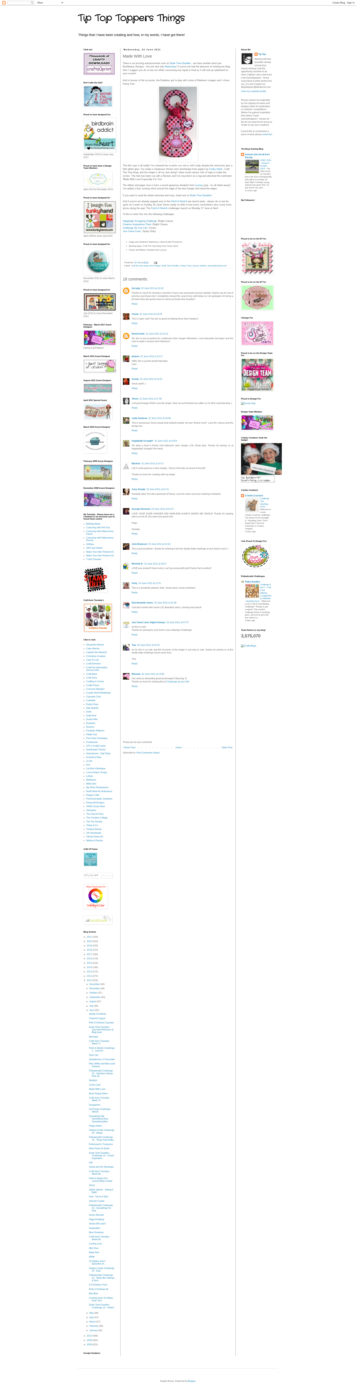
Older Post (227, 747)
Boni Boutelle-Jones (142, 602)
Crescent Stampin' (95, 689)
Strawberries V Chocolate (102, 1059)
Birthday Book (93, 524)
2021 (90, 937)
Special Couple (97, 1201)
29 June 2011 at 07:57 (177, 622)
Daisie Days (92, 704)
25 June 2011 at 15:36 (165, 602)
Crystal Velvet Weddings (98, 692)
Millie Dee (91, 783)
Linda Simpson (139, 418)
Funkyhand (92, 742)
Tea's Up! (93, 1055)
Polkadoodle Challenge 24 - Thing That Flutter (101, 1138)
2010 (90, 1335)
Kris (88, 764)
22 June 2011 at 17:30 (150, 398)
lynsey (195, 266)
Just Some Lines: (132, 231)
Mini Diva (93, 1248)
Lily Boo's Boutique (96, 768)
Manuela (136, 674)
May (91, 1313)
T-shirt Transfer (93, 559)
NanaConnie (138, 333)
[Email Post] (155, 262)
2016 (90, 958)
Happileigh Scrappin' (142, 441)
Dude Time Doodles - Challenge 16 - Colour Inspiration (101, 1156)
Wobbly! (93, 1080)
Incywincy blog (93, 757)
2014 (90, 967)
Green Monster (96, 1215)
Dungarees (94, 1105)
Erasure (90, 727)
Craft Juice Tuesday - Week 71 (99, 1042)
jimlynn (135, 356)
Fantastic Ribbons (95, 730)
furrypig (136, 288)
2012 (90, 976)
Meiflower (91, 780)
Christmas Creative (96, 656)
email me (267, 134)
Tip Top (262, 54)
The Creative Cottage (97, 817)
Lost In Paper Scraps (96, 772)
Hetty (134, 583)
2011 (90, 980)
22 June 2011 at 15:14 (157, 333)
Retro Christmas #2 (98, 1289)
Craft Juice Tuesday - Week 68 (99, 1238)
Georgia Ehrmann (141, 509)
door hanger (155, 266)
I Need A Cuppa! (97, 1018)
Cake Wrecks (93, 648)
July (91, 1006)
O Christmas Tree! (98, 1284)
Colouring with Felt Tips (98, 527)
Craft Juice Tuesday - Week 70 (99, 1099)
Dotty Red (91, 715)
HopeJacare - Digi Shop (98, 753)
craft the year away (140, 266)
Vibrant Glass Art (94, 836)
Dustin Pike (92, 719)
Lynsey (199, 185)
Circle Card (94, 1085)
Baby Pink (94, 1252)
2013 (90, 971)
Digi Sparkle (92, 708)
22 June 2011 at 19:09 (165, 441)
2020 (90, 941)
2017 (90, 954)
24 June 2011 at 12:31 (150, 583)
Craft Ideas (91, 674)
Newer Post (129, 747)
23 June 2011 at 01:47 (162, 509)
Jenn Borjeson (139, 544)
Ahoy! (92, 1185)
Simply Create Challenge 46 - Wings (101, 1131)
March (92, 1321)
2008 (90, 1344)
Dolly (88, 711)
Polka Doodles (252, 581)
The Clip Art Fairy (94, 814)
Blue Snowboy (96, 1232)
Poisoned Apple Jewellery (99, 798)
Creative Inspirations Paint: (137, 224)
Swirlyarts (91, 810)
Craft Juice (91, 677)
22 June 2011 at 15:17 (151, 356)
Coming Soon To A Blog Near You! (101, 1299)
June (92, 1010)
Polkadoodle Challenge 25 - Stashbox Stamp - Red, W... (101, 1073)
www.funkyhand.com (217, 266)
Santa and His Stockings (101, 1167)
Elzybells (90, 723)
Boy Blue (93, 1293)
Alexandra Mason (95, 644)
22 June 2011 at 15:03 (151, 314)
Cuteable (90, 700)
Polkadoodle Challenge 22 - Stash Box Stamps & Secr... (102, 1278)
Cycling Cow (95, 1243)
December (94, 984)
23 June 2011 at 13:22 (159, 544)
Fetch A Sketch (179, 201)
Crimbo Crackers (254, 495)
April (92, 1317)
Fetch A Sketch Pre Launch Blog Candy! (100, 1179)
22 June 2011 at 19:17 (152, 463)
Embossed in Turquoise (101, 1144)
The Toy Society (94, 821)
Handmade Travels (96, 749)
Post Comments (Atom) (148, 752)
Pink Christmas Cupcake (101, 1022)
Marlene (136, 463)
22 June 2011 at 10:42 (152, 288)
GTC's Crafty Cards (96, 746)
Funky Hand (215, 169)
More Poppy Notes (98, 1093)
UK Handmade (93, 833)
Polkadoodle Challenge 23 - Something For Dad (101, 1208)
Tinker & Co (92, 825)
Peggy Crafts (92, 795)
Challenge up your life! (178, 681)
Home (179, 747)
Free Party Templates (97, 738)
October (93, 992)
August (93, 1001)
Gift (90, 1162)
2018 (90, 950)
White (92, 1256)
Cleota (135, 314)
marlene (203, 266)
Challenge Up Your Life (135, 227)
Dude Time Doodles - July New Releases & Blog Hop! (101, 1030)
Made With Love (97, 1089)
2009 (90, 1340)
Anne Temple (138, 489)
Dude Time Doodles (181, 63)
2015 (90, 963)
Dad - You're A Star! (98, 1196)
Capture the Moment (96, 652)
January (93, 1330)
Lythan (89, 776)
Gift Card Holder (94, 548)
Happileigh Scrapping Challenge (140, 221)
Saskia (135, 379)
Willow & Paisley (94, 840)
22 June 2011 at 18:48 (159, 418)
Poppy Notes (95, 1126)
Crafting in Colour (95, 681)
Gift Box (90, 544)
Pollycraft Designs (95, 802)
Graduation (94, 1228)
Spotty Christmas (97, 1014)
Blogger (191, 1381)
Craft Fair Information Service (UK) (96, 668)
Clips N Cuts (92, 660)
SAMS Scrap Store (95, 806)
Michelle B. (137, 563)
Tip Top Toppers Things (131, 18)
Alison (135, 398)
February (94, 1326)
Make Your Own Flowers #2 (100, 555)
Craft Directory (93, 663)
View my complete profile (253, 91)
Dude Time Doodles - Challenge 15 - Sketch (101, 1306)
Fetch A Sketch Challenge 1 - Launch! (102, 1049)
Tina (134, 645)
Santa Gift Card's (97, 1223)
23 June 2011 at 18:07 (155, 563)
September (95, 997)
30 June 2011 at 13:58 (153, 674)
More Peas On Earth (99, 1148)
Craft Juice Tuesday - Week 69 (99, 1172)
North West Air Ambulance (99, 791)
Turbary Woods (94, 829)
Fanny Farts (186, 266)
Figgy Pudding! (96, 1219)
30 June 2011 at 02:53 (148, 645)
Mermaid (93, 1036)
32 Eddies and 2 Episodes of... (97, 1262)
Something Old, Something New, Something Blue (98, 1119)
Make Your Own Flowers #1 (100, 552)
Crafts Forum (92, 685)
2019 (90, 945)
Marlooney (170, 66)
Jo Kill (89, 761)
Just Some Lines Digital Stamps (148, 622)
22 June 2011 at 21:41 (157, 489)
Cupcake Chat (93, 696)
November (94, 988)
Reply (135, 304)
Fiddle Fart (91, 734)
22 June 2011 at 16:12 (151, 379)
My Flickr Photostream (97, 787)
